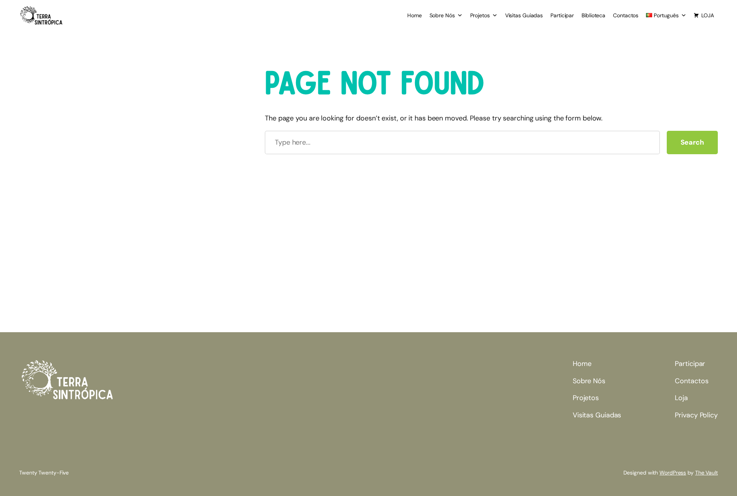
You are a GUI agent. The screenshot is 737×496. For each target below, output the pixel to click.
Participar (562, 15)
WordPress (672, 472)
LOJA (707, 15)
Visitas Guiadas (524, 15)
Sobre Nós (442, 15)
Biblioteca (593, 15)
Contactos (625, 15)
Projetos (480, 15)
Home (414, 15)
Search (692, 142)
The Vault (706, 472)
